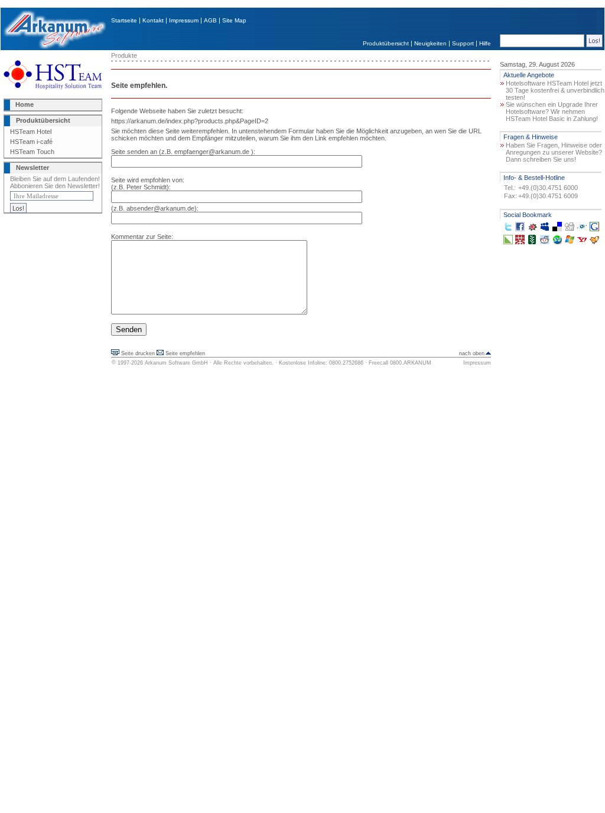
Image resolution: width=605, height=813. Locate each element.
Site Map (234, 20)
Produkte (124, 55)
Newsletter (32, 167)
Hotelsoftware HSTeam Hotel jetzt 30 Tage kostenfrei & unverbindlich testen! (555, 90)
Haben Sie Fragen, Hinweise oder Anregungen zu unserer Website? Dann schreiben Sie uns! (554, 152)
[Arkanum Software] (54, 47)
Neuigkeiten (430, 43)
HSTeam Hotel (30, 131)
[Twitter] (508, 228)
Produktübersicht (386, 43)
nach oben (471, 353)
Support (463, 43)
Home (24, 104)
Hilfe (485, 43)
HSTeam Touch (32, 151)
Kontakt (153, 20)
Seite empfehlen (185, 353)
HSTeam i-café (31, 141)
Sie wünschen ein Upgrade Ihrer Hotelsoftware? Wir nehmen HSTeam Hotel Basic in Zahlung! (552, 111)
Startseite (124, 20)
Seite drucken (138, 353)
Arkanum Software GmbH (176, 363)
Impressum (184, 20)
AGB (210, 20)
